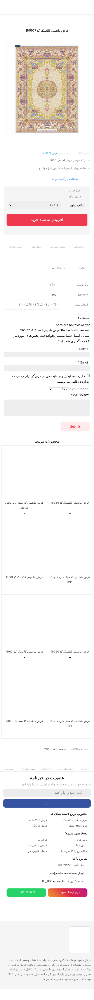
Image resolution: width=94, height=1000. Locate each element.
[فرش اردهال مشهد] (47, 6)
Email (83, 362)
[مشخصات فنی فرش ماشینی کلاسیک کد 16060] (70, 621)
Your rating (79, 389)
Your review (78, 394)
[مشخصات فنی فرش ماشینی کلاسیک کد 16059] (70, 472)
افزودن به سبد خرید (47, 219)
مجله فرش (81, 839)
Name (83, 349)
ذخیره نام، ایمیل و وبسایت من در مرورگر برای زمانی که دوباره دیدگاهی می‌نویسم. (51, 379)
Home (85, 749)
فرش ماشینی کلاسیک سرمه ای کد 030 (70, 579)
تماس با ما (81, 845)
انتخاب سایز (77, 205)
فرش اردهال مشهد (70, 892)
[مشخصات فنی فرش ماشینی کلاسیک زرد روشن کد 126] (24, 472)
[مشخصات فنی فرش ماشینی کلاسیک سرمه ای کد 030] (70, 546)
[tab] (81, 265)
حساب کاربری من (37, 851)
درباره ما (42, 839)
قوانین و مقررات (38, 845)
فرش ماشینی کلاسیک (75, 820)
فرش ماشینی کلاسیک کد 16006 (24, 721)
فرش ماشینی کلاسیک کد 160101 (24, 651)
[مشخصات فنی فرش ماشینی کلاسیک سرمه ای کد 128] (70, 690)
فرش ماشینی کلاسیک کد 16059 (70, 503)
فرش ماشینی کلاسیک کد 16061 (24, 577)
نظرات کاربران (58, 268)
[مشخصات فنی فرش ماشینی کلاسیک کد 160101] (24, 621)
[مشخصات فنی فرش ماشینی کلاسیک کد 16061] (24, 546)
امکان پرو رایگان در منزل (73, 851)
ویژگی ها (81, 268)
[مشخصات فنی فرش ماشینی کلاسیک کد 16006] (24, 690)
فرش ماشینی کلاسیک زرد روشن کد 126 (24, 505)
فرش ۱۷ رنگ (40, 826)
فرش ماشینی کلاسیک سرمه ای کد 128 (70, 723)
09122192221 (65, 865)
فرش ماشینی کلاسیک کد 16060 (70, 651)
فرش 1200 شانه (38, 820)
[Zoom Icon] (85, 136)
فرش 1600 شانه (76, 749)
